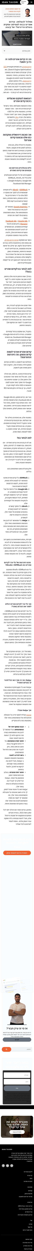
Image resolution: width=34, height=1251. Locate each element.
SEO (5, 66)
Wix (16, 117)
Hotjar (28, 715)
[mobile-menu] (31, 2)
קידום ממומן (27, 81)
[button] (4, 50)
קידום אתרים (26, 66)
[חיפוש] (6, 1049)
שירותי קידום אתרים (11, 240)
